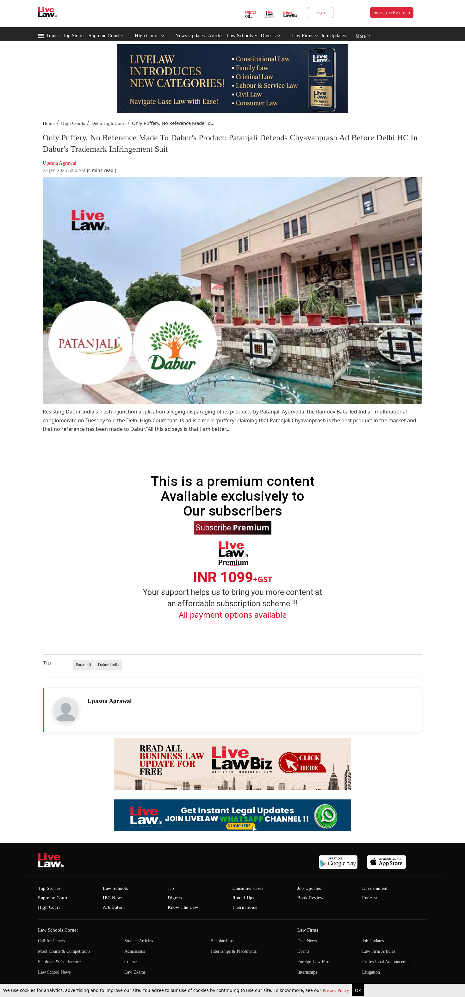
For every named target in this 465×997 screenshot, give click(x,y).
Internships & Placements (234, 951)
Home (49, 123)
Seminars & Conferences (60, 961)
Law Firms (302, 35)
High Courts (147, 35)
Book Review (310, 898)
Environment (375, 888)
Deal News (307, 941)
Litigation (371, 972)
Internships (307, 972)
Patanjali (83, 665)
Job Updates (333, 35)
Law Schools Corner (58, 930)
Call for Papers (51, 941)
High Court (49, 907)
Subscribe (233, 527)
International (245, 907)
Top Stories (74, 35)
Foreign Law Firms (314, 961)
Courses (131, 961)
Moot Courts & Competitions (64, 951)
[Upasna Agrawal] (66, 711)
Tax (171, 888)
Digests (268, 35)
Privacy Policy (336, 990)
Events (303, 951)
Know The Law (183, 907)
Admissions (134, 951)
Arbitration (114, 907)
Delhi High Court (108, 123)
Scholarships (222, 941)
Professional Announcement (387, 961)
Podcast (369, 898)
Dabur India (108, 665)
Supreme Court (104, 35)
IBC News (113, 898)
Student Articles (138, 941)
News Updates (190, 35)
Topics (52, 35)
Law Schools (239, 35)
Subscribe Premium (392, 12)
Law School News (54, 972)
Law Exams (135, 972)
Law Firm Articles (378, 951)
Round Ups (243, 898)
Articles (215, 35)
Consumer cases (247, 888)
